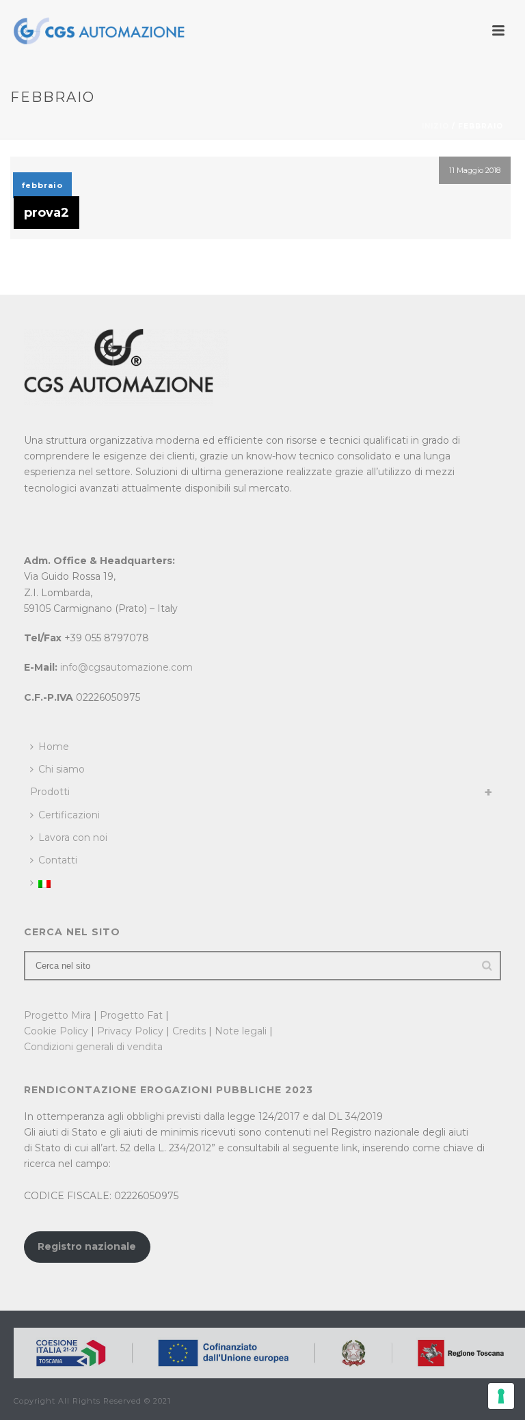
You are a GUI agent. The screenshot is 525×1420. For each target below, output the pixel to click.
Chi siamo (61, 769)
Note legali (241, 1031)
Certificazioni (69, 815)
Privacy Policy (130, 1031)
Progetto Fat (131, 1015)
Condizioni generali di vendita (93, 1047)
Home (53, 746)
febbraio (42, 185)
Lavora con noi (72, 837)
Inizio (435, 126)
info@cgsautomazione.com (126, 667)
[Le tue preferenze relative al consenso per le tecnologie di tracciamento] (501, 1396)
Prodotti (50, 792)
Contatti (57, 860)
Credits (189, 1031)
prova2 (46, 212)
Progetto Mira (57, 1015)
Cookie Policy (56, 1031)
